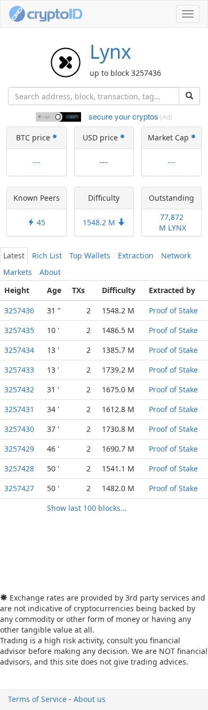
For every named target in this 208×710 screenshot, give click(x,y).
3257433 (19, 370)
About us (90, 699)
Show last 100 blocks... (87, 508)
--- (37, 162)
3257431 (19, 409)
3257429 (19, 449)
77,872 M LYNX (171, 222)
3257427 (19, 488)
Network (176, 255)
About (50, 272)
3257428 (19, 468)
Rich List (47, 255)
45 (40, 222)
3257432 (19, 389)
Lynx (110, 51)
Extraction (136, 255)
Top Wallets (89, 255)
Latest (14, 255)
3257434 (19, 350)
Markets (17, 272)
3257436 (19, 310)
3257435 (19, 330)
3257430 (19, 429)
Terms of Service (37, 699)
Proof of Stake (173, 310)
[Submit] (189, 96)
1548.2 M (100, 222)
